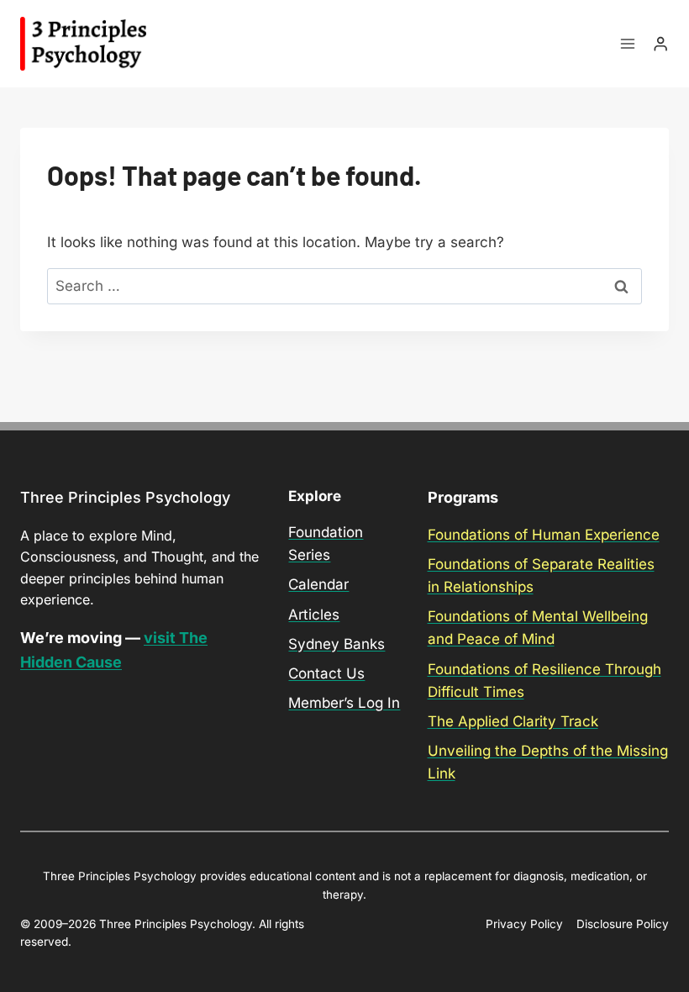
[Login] (660, 44)
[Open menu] (628, 44)
